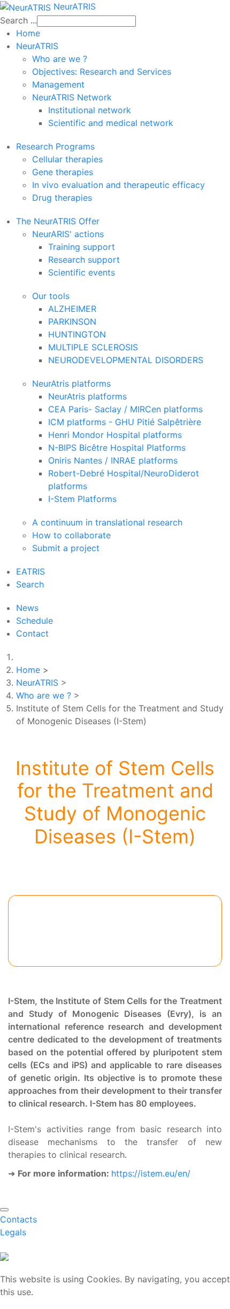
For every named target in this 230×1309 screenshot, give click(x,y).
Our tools (51, 296)
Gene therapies (62, 172)
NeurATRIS (37, 46)
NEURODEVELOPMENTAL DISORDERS (125, 360)
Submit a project (65, 548)
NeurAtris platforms (71, 383)
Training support (81, 246)
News (27, 607)
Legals (13, 1232)
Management (58, 84)
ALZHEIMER (72, 308)
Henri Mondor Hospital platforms (115, 434)
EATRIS (30, 571)
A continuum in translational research (107, 522)
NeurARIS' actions (68, 234)
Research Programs (55, 146)
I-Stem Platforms (82, 498)
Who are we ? (59, 58)
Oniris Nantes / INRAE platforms (113, 460)
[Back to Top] (4, 1209)
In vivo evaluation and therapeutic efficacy (118, 184)
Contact (32, 633)
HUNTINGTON (77, 334)
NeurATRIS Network (72, 97)
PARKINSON (72, 321)
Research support (84, 259)
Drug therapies (62, 197)
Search (30, 584)
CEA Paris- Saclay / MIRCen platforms (125, 409)
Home (28, 33)
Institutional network (89, 110)
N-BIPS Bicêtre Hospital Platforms (117, 447)
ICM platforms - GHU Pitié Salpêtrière (124, 422)
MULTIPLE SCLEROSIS (93, 347)
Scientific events (81, 272)
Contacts (18, 1219)
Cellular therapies (67, 159)
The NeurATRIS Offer (57, 221)
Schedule (34, 620)
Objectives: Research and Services (101, 71)
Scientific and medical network (110, 122)
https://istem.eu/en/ (150, 1173)
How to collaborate (71, 535)
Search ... (18, 20)
